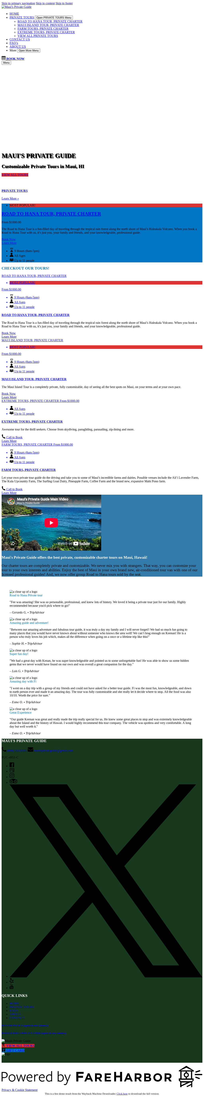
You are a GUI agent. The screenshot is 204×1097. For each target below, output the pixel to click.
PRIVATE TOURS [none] (22, 17)
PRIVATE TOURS (22, 1007)
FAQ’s (14, 43)
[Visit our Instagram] (12, 777)
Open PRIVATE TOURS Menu (53, 17)
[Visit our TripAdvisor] (13, 782)
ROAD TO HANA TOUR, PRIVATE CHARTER (50, 21)
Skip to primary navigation (18, 3)
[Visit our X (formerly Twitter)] (106, 976)
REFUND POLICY (25, 1025)
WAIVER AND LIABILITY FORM (34, 1033)
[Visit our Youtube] (12, 988)
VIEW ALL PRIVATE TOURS (38, 35)
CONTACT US (20, 39)
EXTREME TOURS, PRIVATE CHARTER (46, 32)
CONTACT (17, 1017)
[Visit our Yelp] (12, 982)
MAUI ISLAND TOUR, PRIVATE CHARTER (48, 25)
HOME (14, 13)
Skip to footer (64, 3)
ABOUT (15, 1014)
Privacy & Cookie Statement (19, 1090)
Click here (122, 1093)
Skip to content (45, 3)
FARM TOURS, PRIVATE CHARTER (43, 28)
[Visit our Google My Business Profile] (12, 771)
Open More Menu (29, 50)
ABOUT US (18, 46)
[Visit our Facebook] (12, 766)
